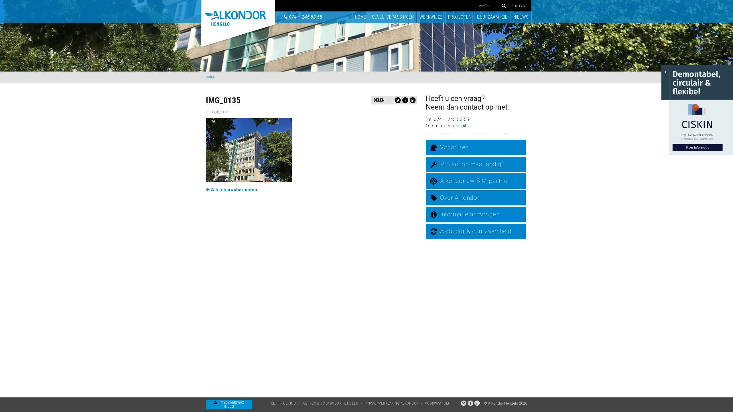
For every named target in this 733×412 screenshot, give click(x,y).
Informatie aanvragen (469, 214)
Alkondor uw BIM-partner (475, 180)
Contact (519, 6)
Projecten (460, 17)
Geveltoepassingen (393, 17)
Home (360, 17)
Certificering (283, 403)
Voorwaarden (438, 403)
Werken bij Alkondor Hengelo (330, 403)
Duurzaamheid (492, 17)
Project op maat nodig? (472, 164)
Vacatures (454, 147)
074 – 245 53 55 (305, 17)
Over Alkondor (460, 197)
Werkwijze (430, 17)
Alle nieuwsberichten (233, 189)
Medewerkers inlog (232, 405)
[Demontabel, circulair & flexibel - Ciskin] (697, 109)
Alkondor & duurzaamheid (476, 231)
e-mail (459, 125)
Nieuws (521, 17)
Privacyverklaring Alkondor (392, 403)
